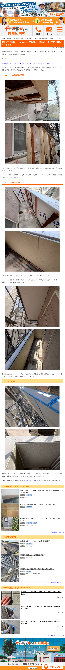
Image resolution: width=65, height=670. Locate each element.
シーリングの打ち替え (30, 480)
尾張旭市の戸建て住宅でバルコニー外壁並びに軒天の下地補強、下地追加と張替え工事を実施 (28, 63)
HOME (3, 38)
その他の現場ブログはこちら (56, 635)
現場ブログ (10, 38)
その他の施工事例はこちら (57, 532)
